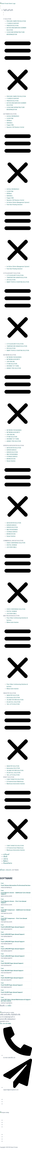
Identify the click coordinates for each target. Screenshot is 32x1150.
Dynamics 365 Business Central (15, 127)
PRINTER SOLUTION (12, 25)
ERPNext (9, 120)
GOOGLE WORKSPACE (13, 116)
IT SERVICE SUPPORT (13, 23)
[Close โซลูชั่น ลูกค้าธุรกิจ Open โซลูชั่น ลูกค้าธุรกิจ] (3, 13)
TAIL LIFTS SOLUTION (13, 704)
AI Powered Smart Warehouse (15, 781)
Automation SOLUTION (13, 697)
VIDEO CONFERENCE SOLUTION (16, 543)
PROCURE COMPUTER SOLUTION (16, 21)
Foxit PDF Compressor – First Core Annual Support (14, 919)
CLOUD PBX (10, 118)
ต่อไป (9, 1006)
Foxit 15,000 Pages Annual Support (12, 992)
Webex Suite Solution (13, 622)
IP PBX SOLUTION (12, 364)
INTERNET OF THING (13, 366)
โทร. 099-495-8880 (5, 1023)
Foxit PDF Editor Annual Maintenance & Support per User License (16, 1000)
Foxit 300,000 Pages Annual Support (12, 970)
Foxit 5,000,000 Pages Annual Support (13, 927)
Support (5, 1141)
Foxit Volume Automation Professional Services (15, 885)
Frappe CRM (10, 125)
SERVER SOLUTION (12, 452)
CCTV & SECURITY (8, 1124)
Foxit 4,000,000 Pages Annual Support (13, 934)
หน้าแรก (2, 870)
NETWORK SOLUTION (9, 1127)
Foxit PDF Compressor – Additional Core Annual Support (16, 910)
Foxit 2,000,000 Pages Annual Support (13, 949)
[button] (17, 65)
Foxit (2, 883)
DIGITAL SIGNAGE (12, 545)
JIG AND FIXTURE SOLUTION (15, 699)
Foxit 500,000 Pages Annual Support (12, 963)
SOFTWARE (6, 1122)
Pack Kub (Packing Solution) (14, 204)
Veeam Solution (11, 461)
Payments (6, 1134)
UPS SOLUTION (11, 280)
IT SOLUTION (7, 1120)
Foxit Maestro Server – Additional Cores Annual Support (15, 893)
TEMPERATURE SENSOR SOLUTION (17, 277)
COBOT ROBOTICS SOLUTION (15, 779)
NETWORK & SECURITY (13, 359)
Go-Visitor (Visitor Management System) (18, 202)
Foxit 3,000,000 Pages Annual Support (13, 941)
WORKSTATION (11, 459)
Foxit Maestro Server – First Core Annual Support (13, 901)
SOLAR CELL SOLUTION (13, 702)
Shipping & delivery (8, 1137)
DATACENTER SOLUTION (14, 448)
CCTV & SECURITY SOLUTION (15, 275)
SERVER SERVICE (11, 450)
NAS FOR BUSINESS (12, 454)
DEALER (8, 870)
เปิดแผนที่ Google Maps (6, 1108)
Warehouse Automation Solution (16, 783)
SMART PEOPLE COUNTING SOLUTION (18, 282)
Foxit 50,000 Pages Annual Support (12, 985)
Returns (5, 1139)
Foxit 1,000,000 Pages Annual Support (13, 956)
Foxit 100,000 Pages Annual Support (12, 978)
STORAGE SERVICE (12, 456)
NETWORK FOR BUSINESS (14, 357)
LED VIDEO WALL (12, 547)
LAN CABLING (11, 361)
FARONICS (9, 123)
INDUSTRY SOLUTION (13, 695)
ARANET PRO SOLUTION (14, 368)
